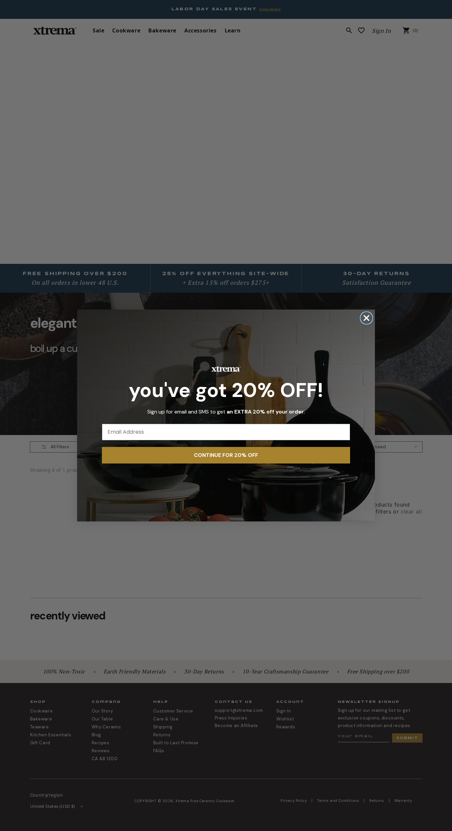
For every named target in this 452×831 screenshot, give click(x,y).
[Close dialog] (366, 318)
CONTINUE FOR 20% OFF (226, 455)
